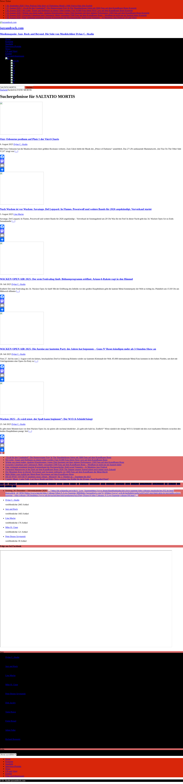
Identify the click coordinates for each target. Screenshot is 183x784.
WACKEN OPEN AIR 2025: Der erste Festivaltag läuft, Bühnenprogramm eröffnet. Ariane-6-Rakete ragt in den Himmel (66, 279)
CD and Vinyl (11, 51)
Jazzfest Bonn (110, 484)
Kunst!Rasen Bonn (146, 484)
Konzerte (9, 41)
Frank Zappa (52, 484)
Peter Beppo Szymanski (15, 536)
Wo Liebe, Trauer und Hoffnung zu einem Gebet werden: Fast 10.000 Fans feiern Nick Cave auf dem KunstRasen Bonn (56, 460)
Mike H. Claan (11, 527)
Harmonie (66, 484)
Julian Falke (10, 730)
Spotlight (9, 44)
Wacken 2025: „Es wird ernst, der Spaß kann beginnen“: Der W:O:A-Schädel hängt (46, 419)
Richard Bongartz (12, 739)
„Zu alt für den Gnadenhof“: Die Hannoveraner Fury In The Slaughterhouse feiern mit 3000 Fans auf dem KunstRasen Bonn (58, 457)
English (8, 53)
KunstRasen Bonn (158, 484)
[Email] (91, 165)
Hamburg (60, 484)
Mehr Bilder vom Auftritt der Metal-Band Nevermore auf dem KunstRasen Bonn (39, 474)
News (7, 49)
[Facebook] (91, 157)
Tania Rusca (10, 712)
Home (8, 39)
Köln (166, 484)
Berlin (2, 484)
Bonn (6, 484)
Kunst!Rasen (135, 484)
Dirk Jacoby (10, 703)
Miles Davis (172, 484)
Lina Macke (19, 214)
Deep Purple (34, 484)
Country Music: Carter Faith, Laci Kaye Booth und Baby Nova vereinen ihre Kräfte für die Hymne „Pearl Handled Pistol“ (57, 479)
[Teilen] (91, 170)
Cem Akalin (12, 484)
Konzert (127, 484)
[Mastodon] (91, 161)
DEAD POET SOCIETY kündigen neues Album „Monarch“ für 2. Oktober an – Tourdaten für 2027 (48, 477)
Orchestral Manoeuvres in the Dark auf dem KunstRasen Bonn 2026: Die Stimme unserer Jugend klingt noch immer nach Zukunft (60, 469)
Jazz (77, 484)
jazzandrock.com (94, 484)
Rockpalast (8, 486)
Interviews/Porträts (13, 46)
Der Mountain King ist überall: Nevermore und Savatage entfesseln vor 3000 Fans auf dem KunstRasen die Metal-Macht (56, 472)
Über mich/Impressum (14, 56)
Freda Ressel (10, 721)
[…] (16, 151)
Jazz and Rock (84, 484)
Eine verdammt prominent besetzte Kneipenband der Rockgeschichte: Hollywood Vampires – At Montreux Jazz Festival (56, 467)
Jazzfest (102, 484)
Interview (73, 484)
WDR (14, 486)
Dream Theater (42, 484)
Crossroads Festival (22, 484)
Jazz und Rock (120, 484)
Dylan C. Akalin (20, 144)
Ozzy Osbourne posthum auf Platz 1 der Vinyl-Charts (29, 139)
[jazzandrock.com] (8, 22)
